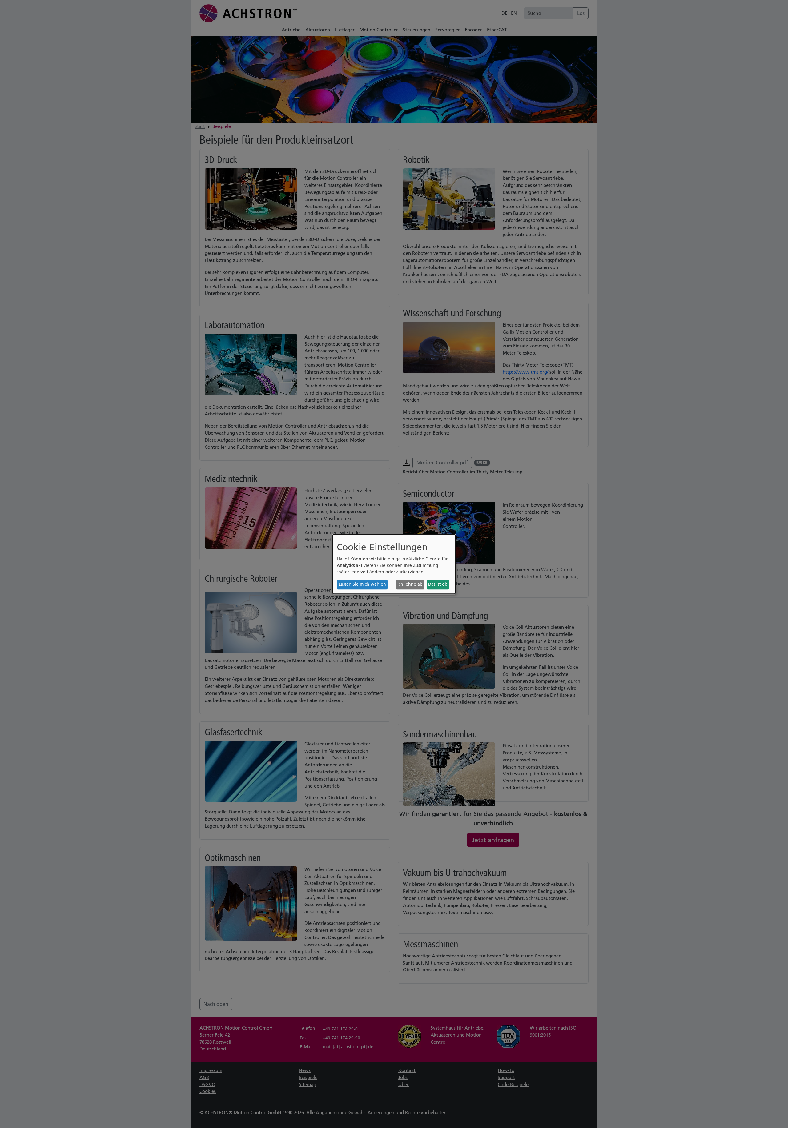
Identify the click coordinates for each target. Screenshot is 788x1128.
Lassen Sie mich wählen (362, 584)
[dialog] (394, 564)
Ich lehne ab (410, 584)
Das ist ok (437, 584)
